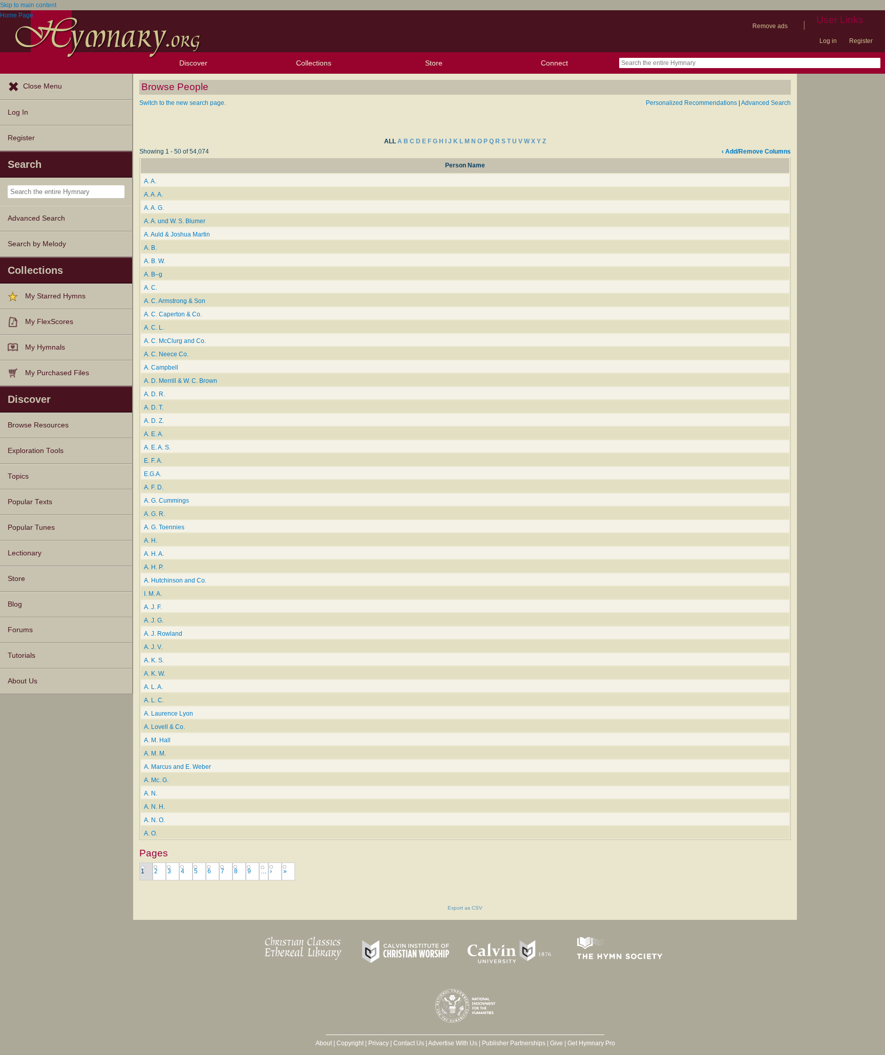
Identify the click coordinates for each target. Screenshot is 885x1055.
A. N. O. (154, 820)
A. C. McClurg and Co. (175, 341)
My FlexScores (49, 322)
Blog (15, 604)
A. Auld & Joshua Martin (177, 234)
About (323, 1043)
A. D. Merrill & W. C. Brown (180, 380)
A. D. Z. (154, 420)
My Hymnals (45, 347)
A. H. (150, 540)
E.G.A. (152, 474)
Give (556, 1043)
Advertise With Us (452, 1043)
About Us (22, 681)
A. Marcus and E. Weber (177, 766)
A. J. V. (153, 647)
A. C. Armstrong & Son (174, 301)
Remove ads (770, 26)
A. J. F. (153, 607)
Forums (20, 630)
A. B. (150, 247)
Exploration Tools (36, 451)
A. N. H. (154, 806)
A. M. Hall (157, 740)
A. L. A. (153, 687)
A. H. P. (153, 567)
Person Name (465, 165)
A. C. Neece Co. (166, 354)
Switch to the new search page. (182, 102)
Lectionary (24, 553)
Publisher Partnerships (513, 1043)
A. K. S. (154, 660)
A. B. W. (154, 261)
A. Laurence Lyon (168, 713)
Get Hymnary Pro (591, 1043)
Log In (18, 112)
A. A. (150, 181)
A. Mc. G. (156, 780)
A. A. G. (154, 207)
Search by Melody (37, 244)
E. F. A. (153, 460)
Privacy (378, 1043)
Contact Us (408, 1043)
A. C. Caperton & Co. (173, 314)
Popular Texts (30, 502)
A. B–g (153, 274)
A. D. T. (153, 407)
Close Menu (42, 86)
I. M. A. (153, 593)
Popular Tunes (31, 527)
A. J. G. (153, 620)
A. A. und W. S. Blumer (174, 221)
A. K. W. (154, 673)
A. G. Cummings (166, 500)
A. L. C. (154, 700)
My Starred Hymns (55, 296)
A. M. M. (155, 753)
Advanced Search (36, 218)
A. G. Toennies (164, 527)
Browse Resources (38, 425)
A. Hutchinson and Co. (175, 580)
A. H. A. (154, 553)
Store (433, 63)
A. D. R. (154, 394)
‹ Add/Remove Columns (756, 151)
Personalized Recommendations (691, 102)
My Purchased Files (57, 373)
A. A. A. (153, 194)
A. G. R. (154, 514)
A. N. (150, 793)
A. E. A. (153, 434)
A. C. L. (154, 327)
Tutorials (21, 655)
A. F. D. (153, 487)
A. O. (150, 833)
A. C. (150, 287)
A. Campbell (161, 367)
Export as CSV (465, 908)
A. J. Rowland (163, 633)
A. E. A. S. (157, 447)
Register (861, 41)
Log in (828, 41)
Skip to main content (28, 5)
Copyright (350, 1043)
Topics (18, 476)
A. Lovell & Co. (164, 726)
